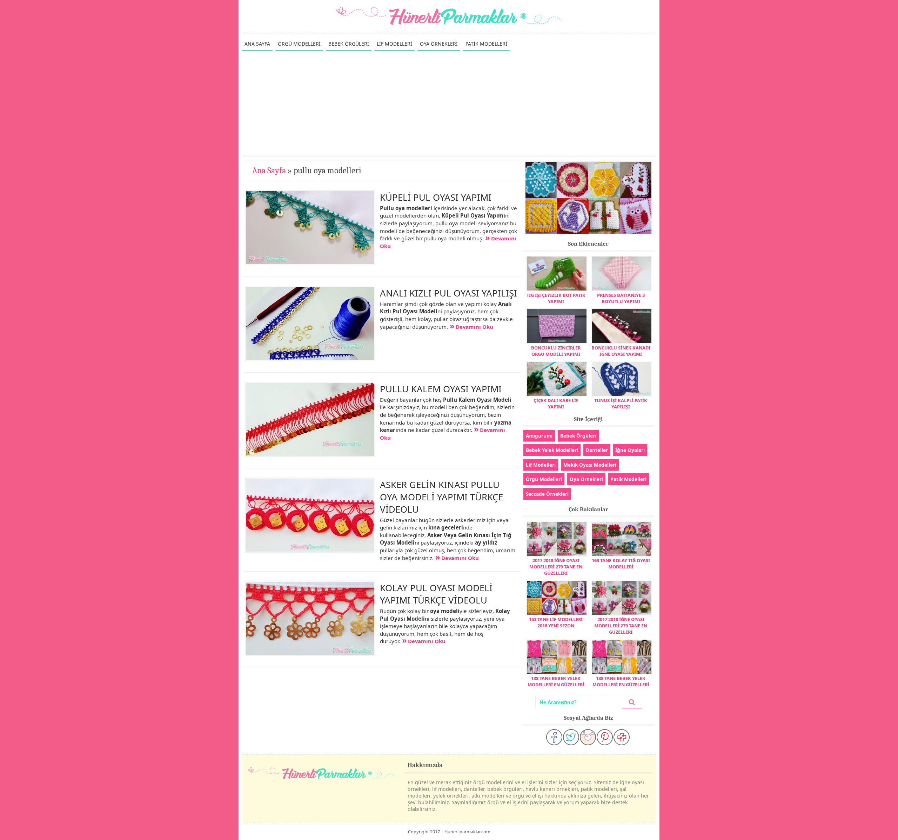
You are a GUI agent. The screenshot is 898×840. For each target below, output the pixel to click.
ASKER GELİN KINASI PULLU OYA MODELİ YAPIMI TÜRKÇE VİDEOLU (441, 496)
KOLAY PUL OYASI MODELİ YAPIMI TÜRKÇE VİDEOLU (436, 593)
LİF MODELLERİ (394, 43)
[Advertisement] (449, 103)
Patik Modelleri (628, 479)
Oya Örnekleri (586, 479)
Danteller (597, 450)
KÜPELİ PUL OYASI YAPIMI (435, 197)
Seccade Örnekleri (547, 494)
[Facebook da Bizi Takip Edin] (554, 737)
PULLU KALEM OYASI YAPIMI (441, 388)
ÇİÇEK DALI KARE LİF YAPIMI (556, 403)
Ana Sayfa (269, 170)
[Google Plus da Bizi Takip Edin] (622, 737)
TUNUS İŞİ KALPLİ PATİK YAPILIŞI (620, 403)
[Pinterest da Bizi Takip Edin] (605, 737)
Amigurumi (539, 435)
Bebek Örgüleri (578, 435)
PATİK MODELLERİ (486, 43)
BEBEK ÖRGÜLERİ (348, 43)
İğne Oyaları (630, 450)
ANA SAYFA (257, 43)
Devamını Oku (474, 326)
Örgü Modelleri (544, 479)
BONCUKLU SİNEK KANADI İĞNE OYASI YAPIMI (620, 351)
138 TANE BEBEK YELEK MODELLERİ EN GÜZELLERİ (556, 681)
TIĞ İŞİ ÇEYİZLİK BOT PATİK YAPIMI (556, 298)
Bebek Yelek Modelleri (552, 450)
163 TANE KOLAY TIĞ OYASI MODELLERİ (621, 563)
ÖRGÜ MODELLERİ (299, 43)
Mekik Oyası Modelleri (589, 464)
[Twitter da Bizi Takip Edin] (571, 737)
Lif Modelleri (541, 464)
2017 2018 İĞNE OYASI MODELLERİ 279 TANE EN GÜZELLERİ (555, 566)
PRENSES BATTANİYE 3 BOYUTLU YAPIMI (621, 298)
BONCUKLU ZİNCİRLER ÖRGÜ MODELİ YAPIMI (556, 351)
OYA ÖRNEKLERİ (439, 43)
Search (631, 702)
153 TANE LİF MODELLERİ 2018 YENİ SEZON (556, 622)
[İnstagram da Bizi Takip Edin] (588, 737)
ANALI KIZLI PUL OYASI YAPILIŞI (448, 293)
